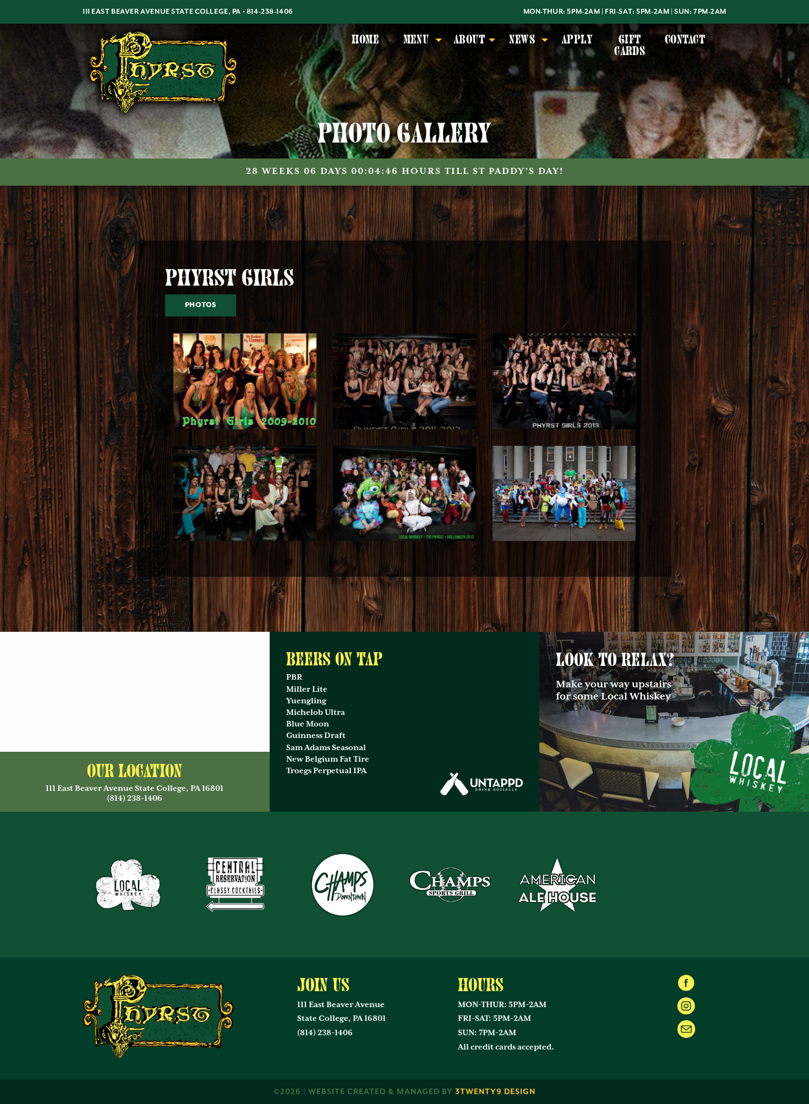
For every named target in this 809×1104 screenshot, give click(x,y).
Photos (200, 305)
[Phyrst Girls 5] (404, 492)
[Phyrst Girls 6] (564, 492)
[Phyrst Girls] (244, 380)
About (469, 39)
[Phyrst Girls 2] (404, 380)
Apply (577, 39)
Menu (416, 39)
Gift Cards (629, 45)
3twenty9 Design (495, 1091)
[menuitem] (365, 46)
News (522, 39)
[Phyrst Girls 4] (244, 492)
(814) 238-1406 (325, 1033)
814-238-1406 (270, 12)
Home (365, 39)
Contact (685, 39)
